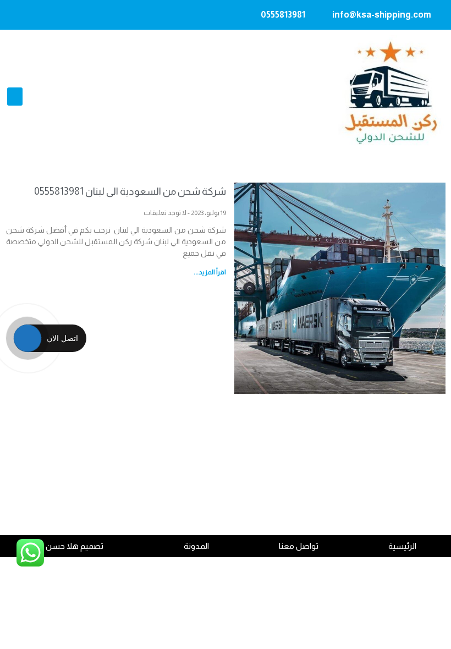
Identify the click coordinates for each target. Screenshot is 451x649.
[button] (15, 96)
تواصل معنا (298, 546)
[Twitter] (36, 15)
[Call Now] (27, 338)
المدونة (196, 546)
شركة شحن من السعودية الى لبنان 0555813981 (130, 191)
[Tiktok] (15, 15)
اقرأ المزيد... (210, 272)
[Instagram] (79, 15)
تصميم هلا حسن (74, 546)
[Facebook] (57, 15)
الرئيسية (402, 546)
